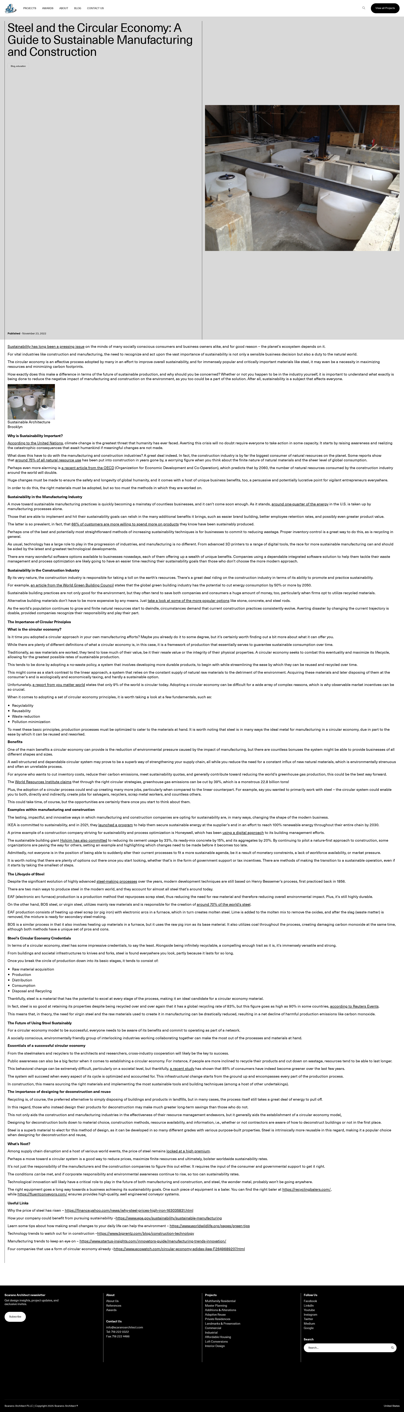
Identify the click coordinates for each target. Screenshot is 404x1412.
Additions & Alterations (220, 1310)
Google (309, 1328)
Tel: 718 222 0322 (117, 1332)
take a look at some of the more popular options (188, 600)
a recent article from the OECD (88, 467)
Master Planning (216, 1305)
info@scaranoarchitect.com (124, 1327)
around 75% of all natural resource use (48, 460)
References (113, 1305)
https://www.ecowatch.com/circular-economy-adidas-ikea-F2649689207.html (179, 1248)
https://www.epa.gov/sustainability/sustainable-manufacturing (169, 1218)
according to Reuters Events (354, 1006)
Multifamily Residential (220, 1301)
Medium (309, 1323)
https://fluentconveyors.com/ (42, 1194)
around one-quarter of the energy (300, 504)
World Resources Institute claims (43, 781)
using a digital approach (243, 832)
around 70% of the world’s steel (223, 904)
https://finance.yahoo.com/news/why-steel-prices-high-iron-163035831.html (129, 1210)
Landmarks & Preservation (222, 1323)
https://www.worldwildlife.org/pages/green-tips (210, 1225)
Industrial (211, 1332)
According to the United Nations (35, 443)
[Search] (364, 8)
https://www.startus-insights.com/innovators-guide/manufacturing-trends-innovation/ (153, 1241)
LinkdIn (309, 1305)
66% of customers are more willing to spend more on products (125, 524)
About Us (112, 1301)
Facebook (310, 1301)
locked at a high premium (188, 1151)
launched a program (115, 824)
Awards (111, 1310)
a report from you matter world (59, 684)
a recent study (182, 1068)
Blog (13, 66)
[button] (385, 8)
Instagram (310, 1314)
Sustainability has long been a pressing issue (46, 346)
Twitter (308, 1319)
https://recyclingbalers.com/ (306, 1189)
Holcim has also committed (83, 840)
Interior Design (215, 1346)
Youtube (309, 1310)
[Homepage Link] (11, 8)
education (21, 66)
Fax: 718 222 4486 (118, 1336)
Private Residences (217, 1319)
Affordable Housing (218, 1337)
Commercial (213, 1328)
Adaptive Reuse (215, 1314)
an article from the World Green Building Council (72, 585)
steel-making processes (117, 881)
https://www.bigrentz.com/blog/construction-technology (145, 1233)
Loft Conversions (216, 1341)
